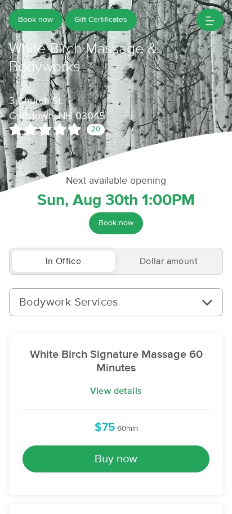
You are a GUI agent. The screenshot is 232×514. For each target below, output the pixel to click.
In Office (64, 261)
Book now (35, 20)
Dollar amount (169, 261)
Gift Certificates (100, 20)
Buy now (116, 459)
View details (116, 390)
